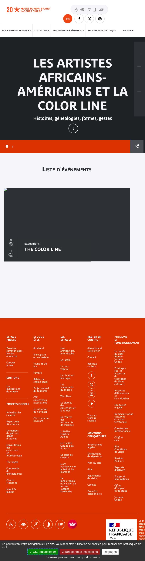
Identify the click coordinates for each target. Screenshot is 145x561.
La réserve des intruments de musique (67, 421)
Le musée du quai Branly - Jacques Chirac (119, 356)
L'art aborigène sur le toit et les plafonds (68, 468)
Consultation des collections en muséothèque (14, 450)
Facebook (91, 375)
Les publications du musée (13, 389)
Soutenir (128, 30)
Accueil (6, 146)
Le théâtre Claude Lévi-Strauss (67, 446)
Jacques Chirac (118, 498)
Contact (91, 357)
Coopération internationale (120, 429)
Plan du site (94, 463)
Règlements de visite (94, 477)
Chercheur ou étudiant (41, 419)
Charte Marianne (11, 481)
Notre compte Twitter (89, 18)
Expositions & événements (68, 30)
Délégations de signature (94, 455)
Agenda (139, 73)
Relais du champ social (40, 380)
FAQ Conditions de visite (120, 449)
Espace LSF (60, 524)
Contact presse (10, 364)
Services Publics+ (119, 459)
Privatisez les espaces (13, 414)
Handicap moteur (11, 524)
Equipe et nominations (120, 477)
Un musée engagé (120, 406)
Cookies (91, 484)
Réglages (110, 551)
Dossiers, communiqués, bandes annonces (14, 352)
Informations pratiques (16, 30)
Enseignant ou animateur (41, 356)
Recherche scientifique (102, 30)
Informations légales (94, 446)
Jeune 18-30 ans (40, 365)
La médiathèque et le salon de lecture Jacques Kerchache (68, 485)
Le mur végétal (64, 367)
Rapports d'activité (119, 468)
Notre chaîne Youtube (91, 403)
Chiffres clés (118, 439)
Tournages (12, 462)
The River (65, 396)
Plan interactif (139, 98)
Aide (90, 469)
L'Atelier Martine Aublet (65, 434)
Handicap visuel (23, 524)
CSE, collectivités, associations (40, 400)
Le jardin (65, 360)
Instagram (100, 18)
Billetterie (139, 48)
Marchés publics (11, 490)
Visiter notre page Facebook (79, 18)
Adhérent (38, 348)
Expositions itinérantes (12, 423)
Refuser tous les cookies (81, 551)
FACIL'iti (72, 524)
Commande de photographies (14, 471)
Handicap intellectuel (48, 524)
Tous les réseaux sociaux (92, 418)
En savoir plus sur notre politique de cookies (73, 557)
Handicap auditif (35, 524)
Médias (139, 85)
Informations (139, 60)
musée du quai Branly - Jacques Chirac (33, 9)
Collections (42, 30)
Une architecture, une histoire (67, 351)
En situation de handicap (40, 410)
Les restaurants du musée (66, 387)
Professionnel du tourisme (41, 389)
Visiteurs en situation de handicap (89, 9)
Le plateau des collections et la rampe (68, 406)
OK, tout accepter (44, 551)
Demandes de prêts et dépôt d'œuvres (12, 434)
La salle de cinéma (66, 456)
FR (67, 18)
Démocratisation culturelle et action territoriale (120, 418)
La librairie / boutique (67, 376)
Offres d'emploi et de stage (120, 488)
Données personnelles (94, 492)
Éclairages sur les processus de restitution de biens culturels (120, 376)
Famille (37, 373)
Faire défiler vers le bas (73, 128)
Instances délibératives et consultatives (120, 394)
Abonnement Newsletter (94, 349)
